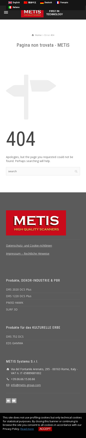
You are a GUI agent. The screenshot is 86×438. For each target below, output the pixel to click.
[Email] (8, 400)
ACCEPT (45, 428)
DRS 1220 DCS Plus (18, 296)
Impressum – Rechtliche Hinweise (27, 253)
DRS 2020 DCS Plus (18, 289)
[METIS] (43, 12)
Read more (27, 429)
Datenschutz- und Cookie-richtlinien (29, 245)
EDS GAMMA (14, 343)
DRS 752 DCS (15, 336)
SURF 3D (12, 309)
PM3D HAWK (14, 303)
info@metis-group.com (26, 385)
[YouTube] (14, 400)
